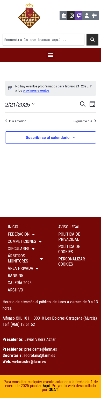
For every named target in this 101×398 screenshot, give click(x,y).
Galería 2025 (20, 282)
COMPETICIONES (22, 241)
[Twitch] (79, 15)
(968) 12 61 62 (23, 324)
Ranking (15, 275)
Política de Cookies (69, 249)
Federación (19, 234)
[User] (86, 15)
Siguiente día (83, 121)
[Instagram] (71, 15)
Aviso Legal (69, 226)
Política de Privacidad (69, 237)
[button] (50, 55)
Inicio (13, 226)
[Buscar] (92, 40)
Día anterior (17, 121)
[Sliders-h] (94, 15)
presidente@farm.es (40, 349)
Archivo (15, 290)
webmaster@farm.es (29, 361)
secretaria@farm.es (39, 355)
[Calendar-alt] (64, 15)
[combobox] (43, 40)
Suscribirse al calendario (48, 137)
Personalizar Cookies (71, 262)
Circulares (18, 248)
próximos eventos (36, 90)
